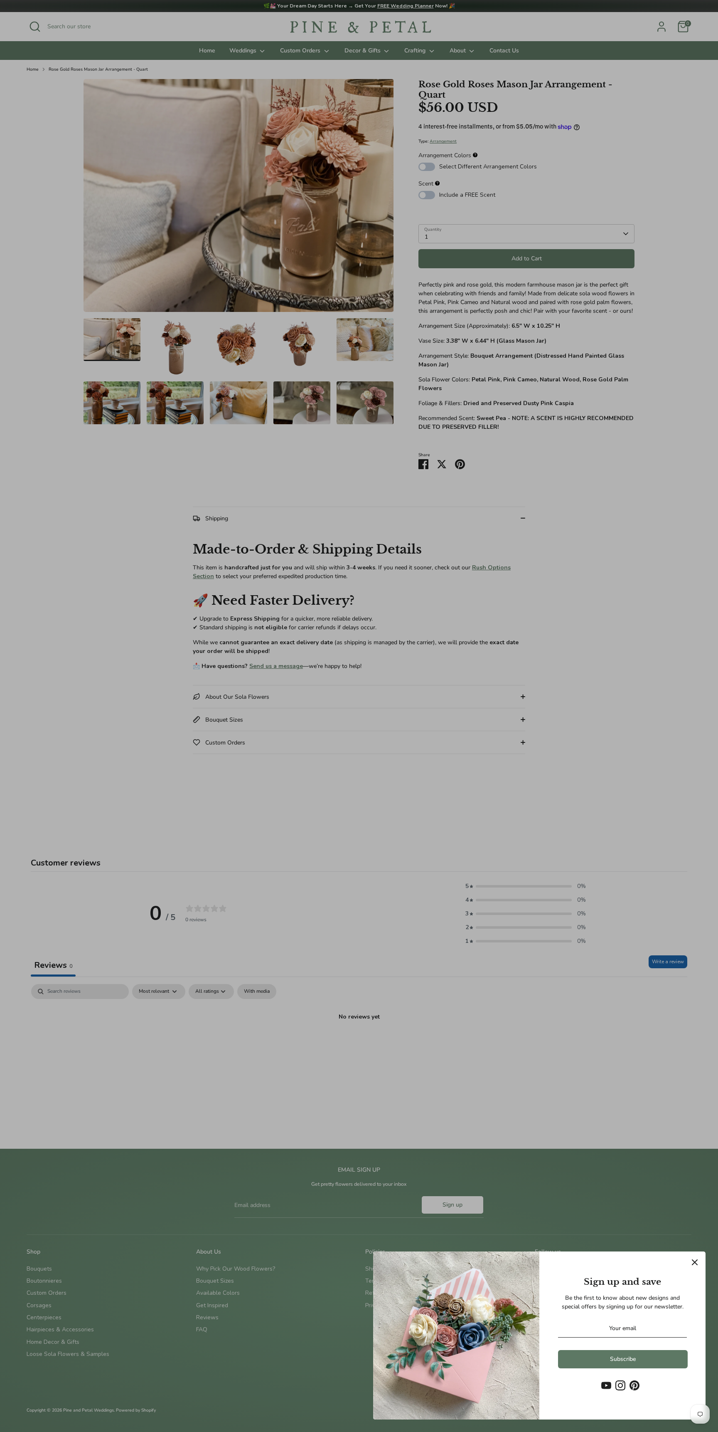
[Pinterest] (634, 1385)
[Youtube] (606, 1385)
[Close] (695, 1262)
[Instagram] (620, 1385)
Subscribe (623, 1359)
